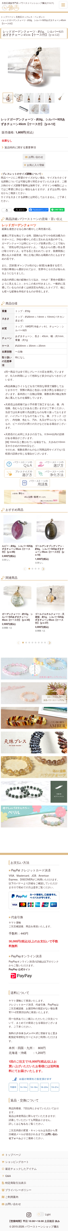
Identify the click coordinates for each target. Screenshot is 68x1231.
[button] (8, 98)
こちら (22, 1123)
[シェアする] (7, 210)
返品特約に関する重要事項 (20, 147)
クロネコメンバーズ (27, 1033)
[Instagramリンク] (29, 1214)
